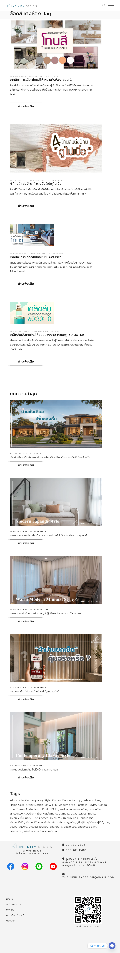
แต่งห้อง (39, 831)
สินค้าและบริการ (14, 904)
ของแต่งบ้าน (80, 809)
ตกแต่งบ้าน (95, 809)
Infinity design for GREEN (41, 805)
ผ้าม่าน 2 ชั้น (17, 818)
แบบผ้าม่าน (51, 831)
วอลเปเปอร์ (70, 827)
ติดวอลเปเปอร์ (79, 814)
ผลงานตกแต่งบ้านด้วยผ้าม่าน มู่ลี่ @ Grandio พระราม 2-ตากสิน (45, 613)
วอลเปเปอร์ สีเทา (87, 827)
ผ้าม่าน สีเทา (51, 822)
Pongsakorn (41, 610)
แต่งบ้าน (28, 831)
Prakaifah (40, 532)
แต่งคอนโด (16, 831)
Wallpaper (66, 809)
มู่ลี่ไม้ (100, 822)
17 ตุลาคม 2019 (18, 76)
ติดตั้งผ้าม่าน (50, 814)
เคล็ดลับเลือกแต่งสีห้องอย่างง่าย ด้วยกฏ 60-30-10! (47, 334)
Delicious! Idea (91, 800)
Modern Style (67, 805)
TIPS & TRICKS (49, 809)
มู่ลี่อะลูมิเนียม (88, 822)
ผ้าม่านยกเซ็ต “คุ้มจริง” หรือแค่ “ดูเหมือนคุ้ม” (34, 691)
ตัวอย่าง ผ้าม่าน (33, 814)
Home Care (17, 805)
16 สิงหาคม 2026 (18, 610)
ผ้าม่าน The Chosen (36, 818)
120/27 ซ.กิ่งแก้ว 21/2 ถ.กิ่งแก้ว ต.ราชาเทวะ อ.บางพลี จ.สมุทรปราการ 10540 (84, 862)
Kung (58, 331)
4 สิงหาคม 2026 (18, 766)
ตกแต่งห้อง (16, 814)
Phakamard (40, 688)
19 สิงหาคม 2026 (18, 532)
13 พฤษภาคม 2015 (19, 254)
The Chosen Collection (24, 809)
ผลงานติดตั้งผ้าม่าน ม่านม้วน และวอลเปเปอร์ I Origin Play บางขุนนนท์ (48, 535)
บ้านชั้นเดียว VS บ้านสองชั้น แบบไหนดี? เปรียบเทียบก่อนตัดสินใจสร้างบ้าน (50, 457)
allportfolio (17, 800)
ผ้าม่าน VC (55, 818)
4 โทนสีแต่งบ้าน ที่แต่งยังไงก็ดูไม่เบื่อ (36, 183)
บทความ (10, 909)
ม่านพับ (23, 827)
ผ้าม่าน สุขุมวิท (67, 822)
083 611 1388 (76, 850)
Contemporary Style (37, 800)
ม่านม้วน (33, 827)
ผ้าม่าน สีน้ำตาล (34, 822)
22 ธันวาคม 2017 (19, 180)
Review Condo (98, 805)
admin (37, 453)
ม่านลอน (43, 827)
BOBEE (57, 76)
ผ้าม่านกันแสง (70, 818)
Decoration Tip (37, 76)
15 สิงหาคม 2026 (18, 688)
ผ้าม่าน (91, 814)
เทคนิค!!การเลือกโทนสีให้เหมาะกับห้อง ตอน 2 (41, 79)
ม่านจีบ (14, 827)
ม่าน (107, 822)
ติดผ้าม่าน (64, 814)
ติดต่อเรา (10, 920)
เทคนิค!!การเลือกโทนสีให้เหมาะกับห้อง (35, 257)
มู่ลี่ (78, 822)
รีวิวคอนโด (56, 827)
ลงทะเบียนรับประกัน (16, 915)
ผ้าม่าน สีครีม (17, 822)
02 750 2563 (75, 844)
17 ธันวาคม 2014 (19, 331)
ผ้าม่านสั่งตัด (87, 818)
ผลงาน (9, 899)
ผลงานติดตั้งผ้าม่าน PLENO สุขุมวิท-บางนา (34, 770)
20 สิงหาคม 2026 (19, 453)
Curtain (56, 800)
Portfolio (82, 805)
